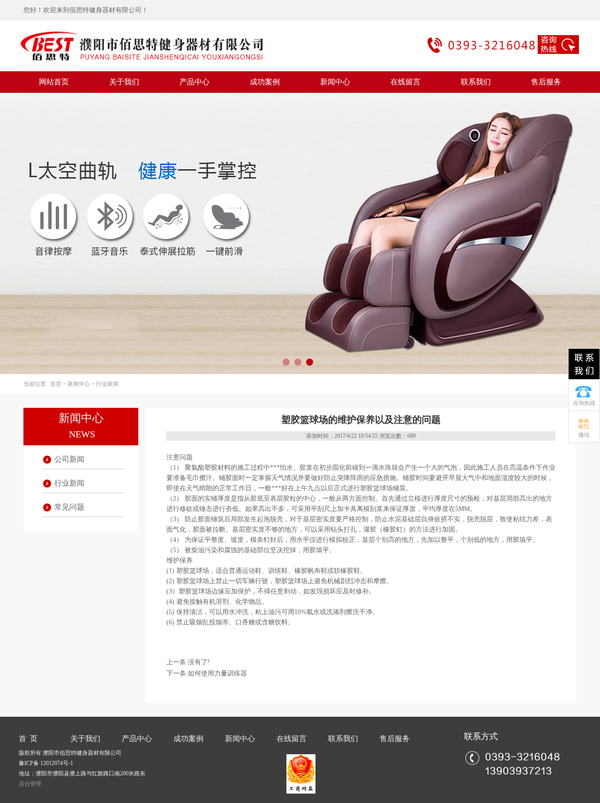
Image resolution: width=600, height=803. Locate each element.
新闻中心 (335, 82)
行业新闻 (107, 384)
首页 (55, 384)
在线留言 (405, 82)
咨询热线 (584, 403)
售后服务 (546, 82)
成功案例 (265, 82)
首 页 (28, 739)
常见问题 (69, 507)
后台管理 (30, 783)
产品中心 (195, 82)
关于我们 (124, 82)
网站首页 (54, 82)
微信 (584, 435)
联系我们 (476, 82)
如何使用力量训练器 (217, 673)
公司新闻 (69, 459)
